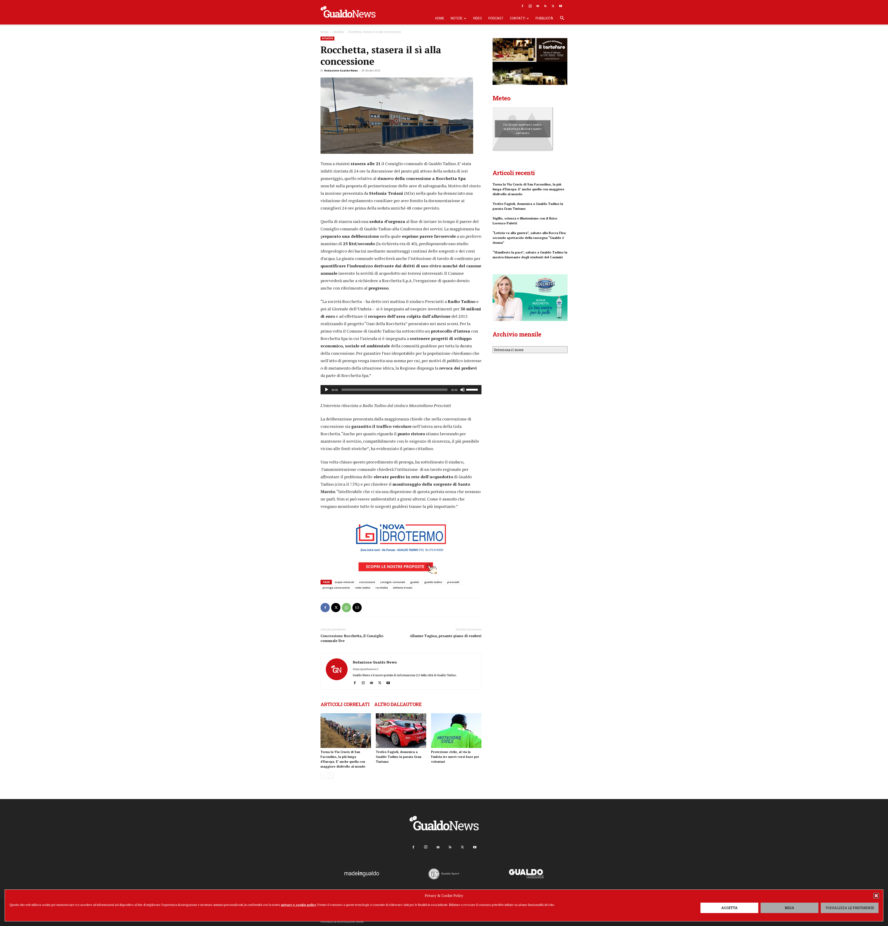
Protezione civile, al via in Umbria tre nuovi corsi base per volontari (455, 757)
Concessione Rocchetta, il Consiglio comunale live (352, 638)
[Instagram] (530, 6)
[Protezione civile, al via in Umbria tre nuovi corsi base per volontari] (456, 730)
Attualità (338, 32)
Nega (789, 908)
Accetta (729, 908)
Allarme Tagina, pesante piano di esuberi (445, 635)
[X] (552, 6)
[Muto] (462, 389)
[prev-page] (323, 776)
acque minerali (344, 582)
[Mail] (537, 6)
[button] (876, 895)
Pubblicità (544, 18)
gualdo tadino (433, 582)
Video (477, 18)
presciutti (453, 582)
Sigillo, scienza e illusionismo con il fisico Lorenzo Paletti (525, 220)
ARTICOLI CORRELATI (345, 704)
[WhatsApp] (346, 607)
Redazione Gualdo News (341, 70)
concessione (367, 582)
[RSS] (545, 6)
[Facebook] (522, 6)
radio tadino (362, 587)
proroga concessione (336, 587)
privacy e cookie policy (298, 905)
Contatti (517, 18)
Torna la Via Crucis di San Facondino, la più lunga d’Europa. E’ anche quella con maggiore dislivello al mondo (528, 189)
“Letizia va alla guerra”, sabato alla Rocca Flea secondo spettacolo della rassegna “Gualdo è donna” (529, 238)
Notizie (456, 18)
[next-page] (331, 776)
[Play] (326, 389)
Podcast (495, 18)
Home (439, 18)
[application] (401, 389)
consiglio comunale (392, 582)
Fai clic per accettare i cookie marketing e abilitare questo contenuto (522, 129)
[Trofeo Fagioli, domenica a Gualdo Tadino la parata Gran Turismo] (401, 730)
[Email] (357, 607)
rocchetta (382, 587)
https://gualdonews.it (365, 669)
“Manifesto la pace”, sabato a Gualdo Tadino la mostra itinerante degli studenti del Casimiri (530, 254)
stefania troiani (402, 587)
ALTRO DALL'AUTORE (398, 704)
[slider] (472, 389)
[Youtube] (560, 6)
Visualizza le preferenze (849, 908)
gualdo (414, 582)
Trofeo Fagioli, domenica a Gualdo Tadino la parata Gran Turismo (398, 757)
